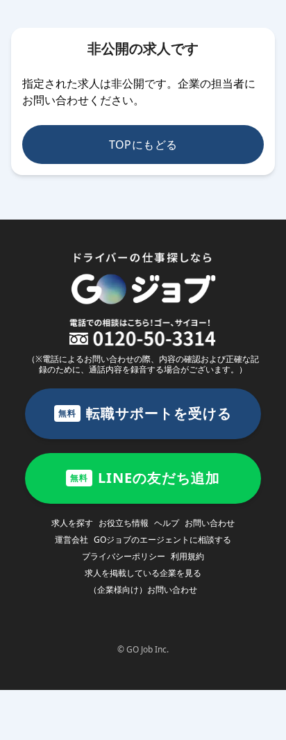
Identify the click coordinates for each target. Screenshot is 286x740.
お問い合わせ (210, 523)
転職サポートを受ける (145, 413)
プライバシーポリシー (123, 556)
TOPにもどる (143, 144)
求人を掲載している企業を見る (143, 573)
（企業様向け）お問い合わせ (143, 589)
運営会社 (71, 539)
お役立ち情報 (124, 523)
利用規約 (187, 556)
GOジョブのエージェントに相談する (162, 539)
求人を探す (72, 523)
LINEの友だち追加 (145, 477)
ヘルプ (166, 523)
